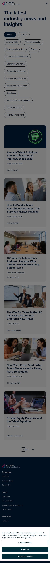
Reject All (25, 549)
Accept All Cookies (25, 556)
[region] (25, 544)
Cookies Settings (24, 542)
